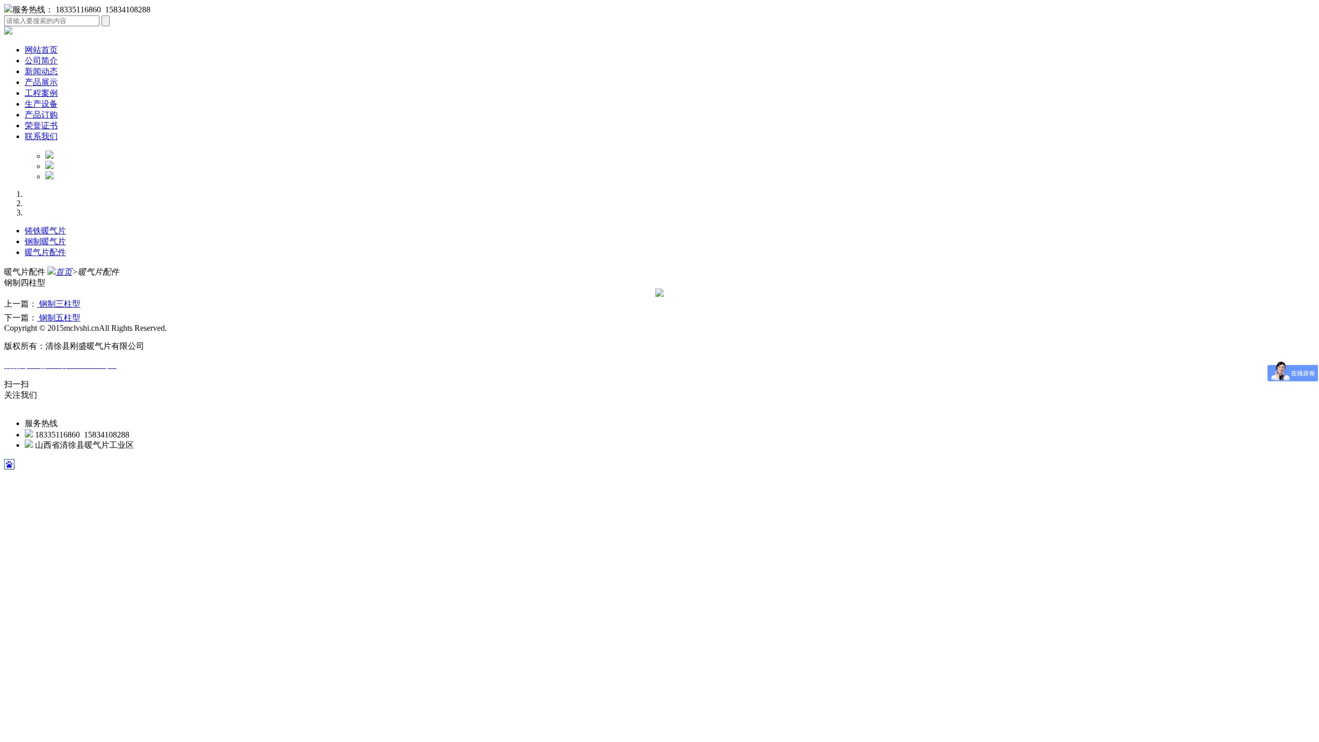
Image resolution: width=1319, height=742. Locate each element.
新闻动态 (41, 71)
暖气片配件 (45, 252)
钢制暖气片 (45, 241)
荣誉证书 (41, 125)
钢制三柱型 (58, 303)
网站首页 (41, 49)
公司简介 (41, 60)
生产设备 (41, 103)
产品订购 (41, 114)
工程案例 (41, 93)
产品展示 (41, 82)
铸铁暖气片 (45, 230)
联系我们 (41, 136)
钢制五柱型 (58, 317)
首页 (64, 271)
